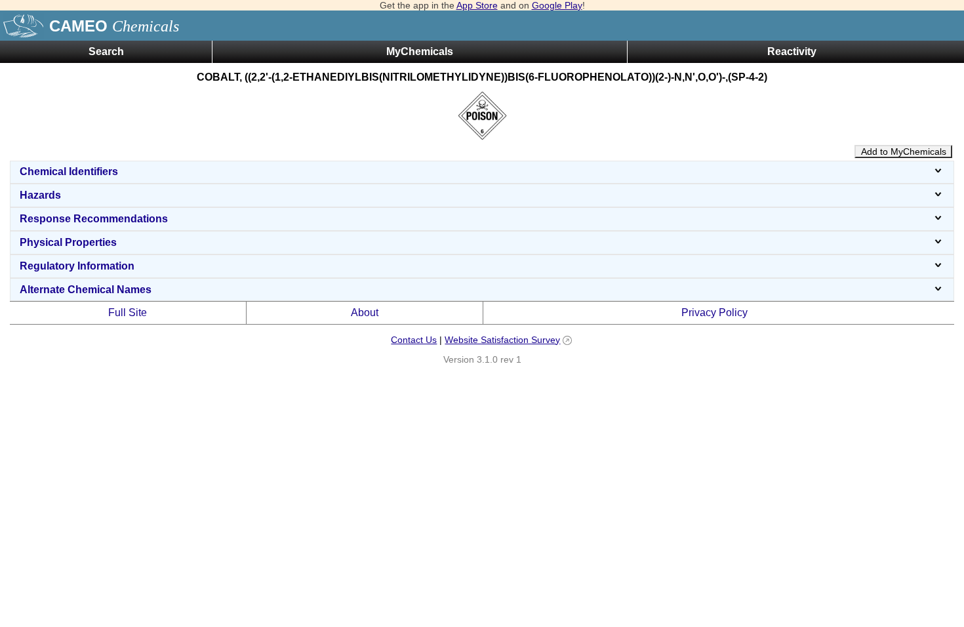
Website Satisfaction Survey (502, 339)
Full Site (127, 312)
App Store (477, 5)
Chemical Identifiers (69, 171)
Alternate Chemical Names (85, 289)
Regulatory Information (77, 266)
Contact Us (414, 339)
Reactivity (791, 51)
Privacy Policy (714, 312)
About (364, 312)
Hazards (40, 195)
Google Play (557, 5)
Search (106, 51)
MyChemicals (419, 51)
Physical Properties (68, 242)
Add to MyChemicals (903, 151)
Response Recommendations (94, 218)
